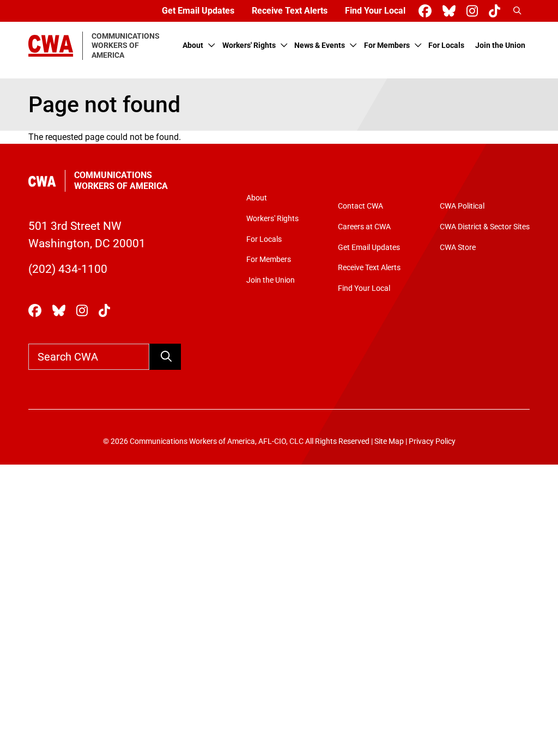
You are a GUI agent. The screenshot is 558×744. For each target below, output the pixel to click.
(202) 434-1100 (67, 269)
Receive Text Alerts (289, 10)
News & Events (319, 45)
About (193, 45)
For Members (387, 45)
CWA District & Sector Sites (485, 226)
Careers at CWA (364, 226)
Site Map (389, 441)
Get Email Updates (198, 10)
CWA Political (462, 206)
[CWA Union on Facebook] (427, 11)
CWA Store (458, 247)
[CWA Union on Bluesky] (451, 11)
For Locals (446, 45)
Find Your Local (375, 10)
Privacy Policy (432, 441)
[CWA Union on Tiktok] (497, 11)
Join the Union (500, 45)
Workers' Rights (249, 45)
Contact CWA (360, 206)
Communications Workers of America (121, 180)
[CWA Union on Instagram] (474, 11)
